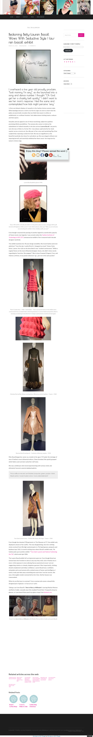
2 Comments (32, 45)
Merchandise (40, 17)
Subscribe (68, 50)
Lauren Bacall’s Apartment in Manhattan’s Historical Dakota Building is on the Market (28, 679)
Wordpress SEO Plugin (39, 736)
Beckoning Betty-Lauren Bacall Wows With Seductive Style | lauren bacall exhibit (32, 38)
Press (32, 17)
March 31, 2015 (13, 45)
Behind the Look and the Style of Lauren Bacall (44, 678)
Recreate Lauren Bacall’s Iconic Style (12, 685)
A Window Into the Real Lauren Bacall (12, 678)
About (18, 17)
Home (11, 17)
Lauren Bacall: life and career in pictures (51, 678)
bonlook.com (48, 592)
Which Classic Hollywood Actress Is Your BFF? (20, 679)
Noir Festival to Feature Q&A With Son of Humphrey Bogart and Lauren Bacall (36, 679)
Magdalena (22, 45)
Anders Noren (77, 731)
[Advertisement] (74, 100)
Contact (25, 17)
